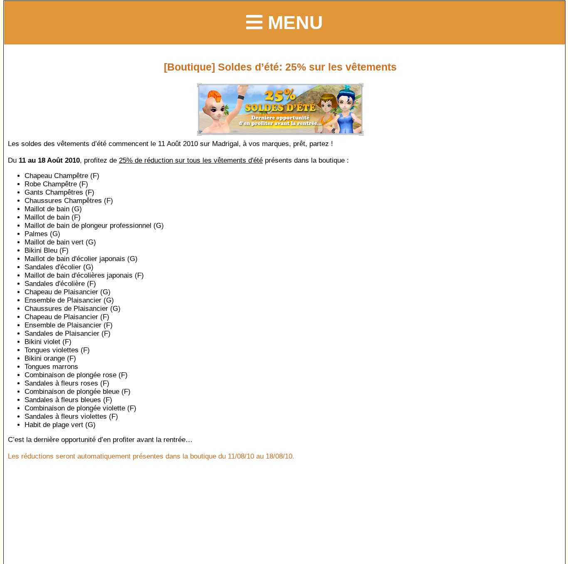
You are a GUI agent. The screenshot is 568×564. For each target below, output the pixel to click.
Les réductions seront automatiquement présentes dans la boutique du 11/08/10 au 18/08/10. (151, 456)
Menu (292, 22)
